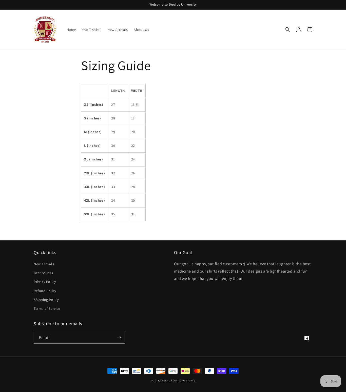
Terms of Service (47, 308)
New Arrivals (44, 264)
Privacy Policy (45, 281)
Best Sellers (43, 273)
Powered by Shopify (183, 380)
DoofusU (165, 380)
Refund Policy (45, 290)
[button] (287, 29)
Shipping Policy (46, 299)
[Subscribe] (119, 338)
